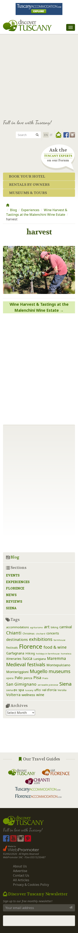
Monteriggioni (17, 671)
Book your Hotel (27, 176)
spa (21, 689)
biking (54, 627)
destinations (17, 639)
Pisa (37, 677)
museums (59, 671)
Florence (15, 588)
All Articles (21, 880)
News (11, 595)
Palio (19, 677)
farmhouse (59, 640)
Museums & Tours (28, 193)
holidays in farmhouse (48, 653)
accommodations (17, 627)
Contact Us (21, 875)
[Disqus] (39, 368)
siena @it (11, 690)
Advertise (20, 871)
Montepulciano (58, 665)
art (47, 626)
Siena (11, 608)
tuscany (29, 690)
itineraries (13, 658)
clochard (40, 633)
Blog (13, 210)
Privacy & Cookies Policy (31, 884)
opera (9, 678)
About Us (20, 866)
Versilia (62, 690)
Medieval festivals (25, 664)
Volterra (13, 694)
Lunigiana (39, 659)
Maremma (56, 658)
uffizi (37, 690)
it (51, 135)
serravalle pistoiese (48, 684)
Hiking (30, 653)
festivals (12, 647)
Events (13, 575)
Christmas (29, 633)
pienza (28, 678)
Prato (45, 678)
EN (46, 135)
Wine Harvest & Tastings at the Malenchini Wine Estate (36, 212)
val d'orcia (49, 690)
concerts (52, 633)
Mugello (38, 671)
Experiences (30, 210)
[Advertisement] (39, 75)
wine (40, 694)
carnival (65, 626)
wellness (28, 694)
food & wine (55, 647)
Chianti (13, 633)
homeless (66, 653)
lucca (27, 658)
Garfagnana (15, 653)
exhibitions (40, 639)
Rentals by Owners (29, 184)
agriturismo (36, 627)
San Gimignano (21, 684)
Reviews (14, 601)
